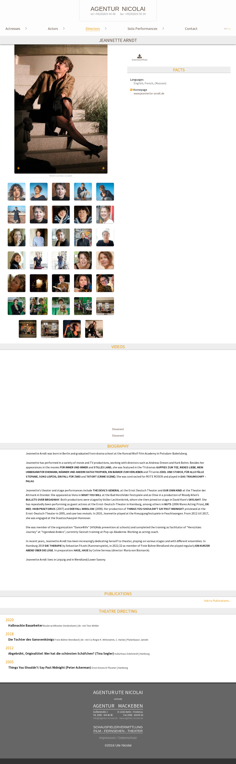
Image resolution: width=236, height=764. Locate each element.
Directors (93, 28)
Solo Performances (142, 28)
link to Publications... (217, 600)
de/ (227, 28)
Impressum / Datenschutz (118, 738)
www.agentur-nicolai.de (131, 718)
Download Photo (139, 59)
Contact (191, 28)
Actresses (13, 28)
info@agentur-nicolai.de (105, 718)
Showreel (118, 429)
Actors (53, 28)
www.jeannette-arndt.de (149, 93)
